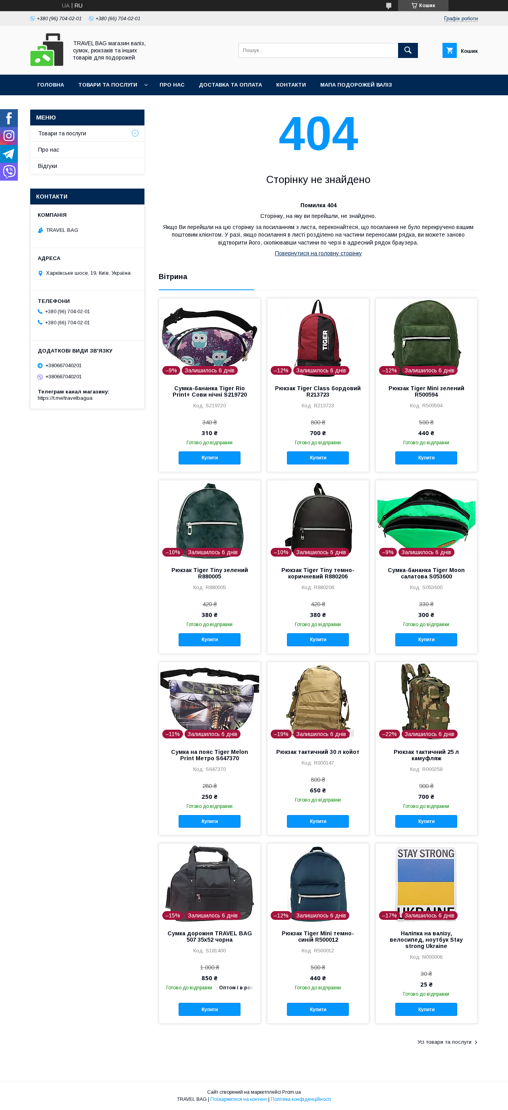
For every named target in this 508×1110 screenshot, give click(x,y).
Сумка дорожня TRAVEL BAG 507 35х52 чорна (209, 936)
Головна (50, 85)
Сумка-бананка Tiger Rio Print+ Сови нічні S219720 (210, 391)
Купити (210, 458)
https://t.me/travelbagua (65, 398)
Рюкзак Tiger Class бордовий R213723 (318, 391)
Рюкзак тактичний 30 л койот (318, 752)
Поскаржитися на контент (238, 1099)
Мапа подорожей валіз (356, 85)
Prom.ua (291, 1092)
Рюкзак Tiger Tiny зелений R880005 (209, 573)
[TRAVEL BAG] (47, 64)
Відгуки (47, 166)
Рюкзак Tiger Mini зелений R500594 (426, 391)
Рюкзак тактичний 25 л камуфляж (426, 755)
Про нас (172, 85)
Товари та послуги (107, 85)
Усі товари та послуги (444, 1042)
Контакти (291, 85)
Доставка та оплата (230, 85)
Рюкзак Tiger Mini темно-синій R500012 (318, 936)
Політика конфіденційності (301, 1099)
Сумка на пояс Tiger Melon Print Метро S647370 (209, 755)
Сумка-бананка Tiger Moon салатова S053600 (426, 573)
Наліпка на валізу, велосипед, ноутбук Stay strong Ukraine (426, 939)
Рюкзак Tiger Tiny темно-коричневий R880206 (317, 573)
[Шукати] (408, 50)
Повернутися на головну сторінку (318, 253)
